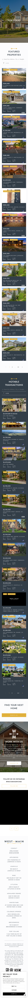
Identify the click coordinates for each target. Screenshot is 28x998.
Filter (7, 63)
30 (18, 367)
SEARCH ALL (14, 715)
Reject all (14, 986)
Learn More (16, 965)
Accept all (14, 994)
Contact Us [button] (14, 763)
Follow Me (14, 786)
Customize (14, 990)
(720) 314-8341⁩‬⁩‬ (14, 851)
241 (18, 693)
